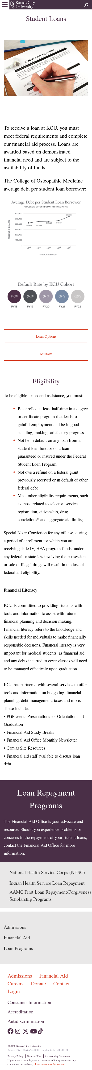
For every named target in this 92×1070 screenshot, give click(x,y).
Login (14, 991)
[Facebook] (10, 1030)
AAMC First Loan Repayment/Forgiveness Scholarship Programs (50, 895)
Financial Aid (17, 937)
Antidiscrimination (26, 1021)
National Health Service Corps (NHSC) (47, 872)
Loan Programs (18, 948)
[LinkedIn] (48, 1030)
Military (46, 353)
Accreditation (20, 1011)
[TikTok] (41, 1030)
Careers (16, 983)
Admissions (15, 927)
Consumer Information (29, 1002)
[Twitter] (26, 1030)
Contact (61, 983)
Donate (39, 983)
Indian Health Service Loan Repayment (47, 883)
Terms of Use (34, 1056)
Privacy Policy (15, 1056)
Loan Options (46, 336)
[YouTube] (33, 1030)
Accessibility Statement (57, 1056)
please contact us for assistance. (51, 1064)
